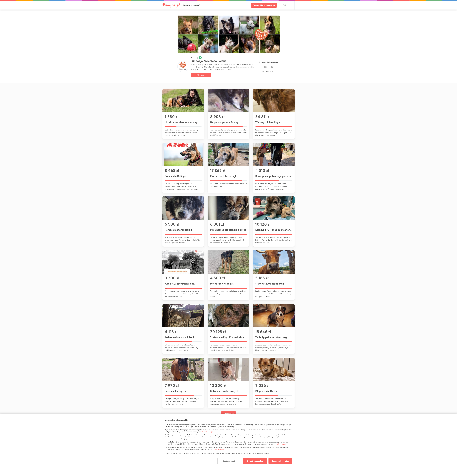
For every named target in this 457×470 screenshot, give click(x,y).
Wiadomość (201, 75)
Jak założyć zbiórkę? (191, 5)
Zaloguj (286, 5)
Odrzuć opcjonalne (255, 461)
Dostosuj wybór (229, 461)
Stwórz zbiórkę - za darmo (264, 5)
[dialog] (228, 442)
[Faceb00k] (272, 67)
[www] (265, 67)
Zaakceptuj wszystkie (280, 461)
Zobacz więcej (228, 413)
